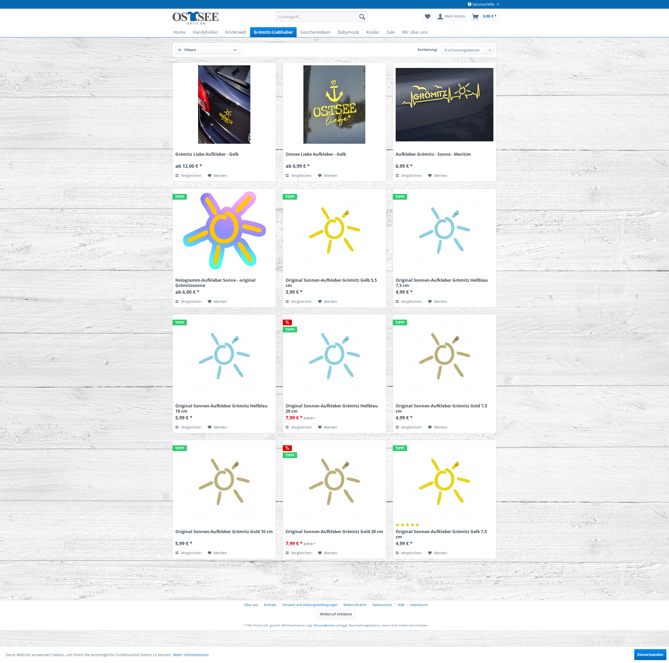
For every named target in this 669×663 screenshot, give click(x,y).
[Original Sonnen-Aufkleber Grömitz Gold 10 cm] (224, 482)
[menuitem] (321, 16)
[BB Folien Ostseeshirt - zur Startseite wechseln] (195, 18)
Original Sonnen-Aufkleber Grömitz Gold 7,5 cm (441, 408)
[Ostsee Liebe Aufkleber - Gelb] (334, 104)
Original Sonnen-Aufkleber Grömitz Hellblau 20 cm (332, 408)
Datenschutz (382, 604)
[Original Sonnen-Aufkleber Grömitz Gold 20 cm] (334, 482)
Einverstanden (650, 654)
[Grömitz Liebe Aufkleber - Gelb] (224, 104)
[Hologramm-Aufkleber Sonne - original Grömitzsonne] (224, 230)
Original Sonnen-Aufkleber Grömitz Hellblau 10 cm (221, 408)
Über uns (251, 604)
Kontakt (270, 604)
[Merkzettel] (427, 16)
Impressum (419, 604)
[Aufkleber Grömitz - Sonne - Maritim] (444, 104)
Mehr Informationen (191, 654)
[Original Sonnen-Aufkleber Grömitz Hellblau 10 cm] (224, 356)
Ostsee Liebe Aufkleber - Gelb (316, 154)
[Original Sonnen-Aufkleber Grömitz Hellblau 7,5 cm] (444, 230)
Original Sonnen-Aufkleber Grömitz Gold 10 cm (224, 531)
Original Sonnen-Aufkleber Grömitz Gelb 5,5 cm (331, 283)
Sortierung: (428, 49)
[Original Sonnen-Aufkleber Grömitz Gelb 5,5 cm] (334, 230)
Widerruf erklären (336, 614)
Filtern (189, 49)
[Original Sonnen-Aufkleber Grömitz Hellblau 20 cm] (334, 356)
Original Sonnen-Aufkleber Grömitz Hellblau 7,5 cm (442, 283)
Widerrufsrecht (355, 604)
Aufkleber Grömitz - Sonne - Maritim (433, 154)
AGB (401, 604)
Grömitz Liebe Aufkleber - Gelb (207, 154)
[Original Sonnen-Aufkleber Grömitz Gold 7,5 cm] (444, 356)
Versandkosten (324, 625)
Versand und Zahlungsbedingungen (310, 604)
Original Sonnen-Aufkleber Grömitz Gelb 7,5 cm (441, 534)
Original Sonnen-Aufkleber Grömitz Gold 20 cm (334, 531)
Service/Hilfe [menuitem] (483, 4)
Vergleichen (190, 175)
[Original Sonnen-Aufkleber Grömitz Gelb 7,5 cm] (444, 482)
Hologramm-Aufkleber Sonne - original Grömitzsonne (215, 283)
